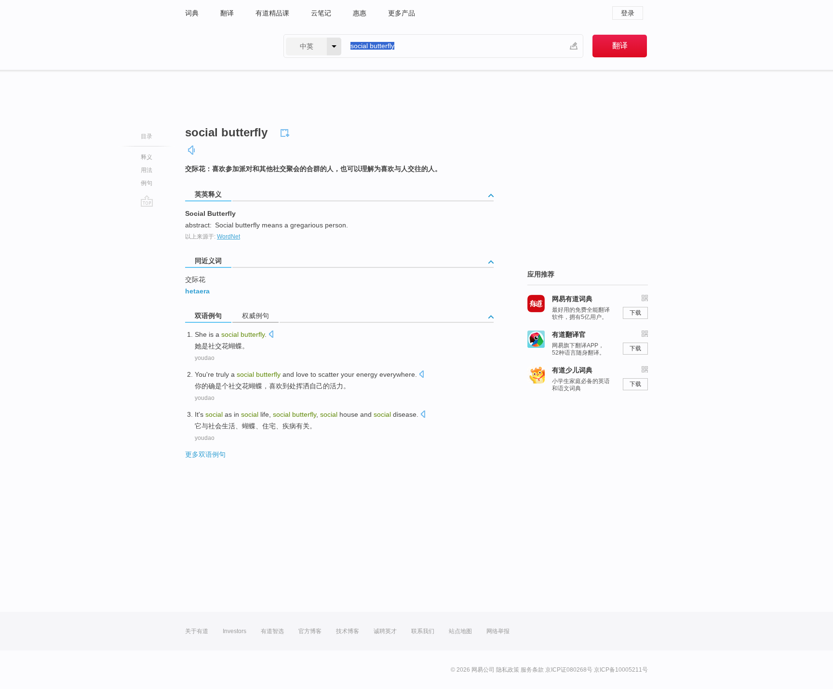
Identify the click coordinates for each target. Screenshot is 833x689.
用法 (146, 170)
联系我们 (422, 631)
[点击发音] (271, 335)
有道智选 (272, 631)
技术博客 (347, 631)
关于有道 (196, 631)
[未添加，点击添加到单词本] (286, 131)
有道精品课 (272, 13)
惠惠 (359, 13)
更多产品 (401, 13)
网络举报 (498, 631)
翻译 (227, 13)
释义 (146, 157)
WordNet (228, 236)
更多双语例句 (205, 454)
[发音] (192, 150)
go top (147, 201)
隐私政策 (507, 669)
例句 (146, 183)
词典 (192, 13)
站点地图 (460, 631)
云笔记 (321, 13)
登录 (627, 13)
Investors (234, 631)
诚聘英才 (385, 631)
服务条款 (532, 669)
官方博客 (310, 631)
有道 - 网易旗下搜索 (224, 46)
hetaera (197, 291)
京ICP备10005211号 (621, 669)
